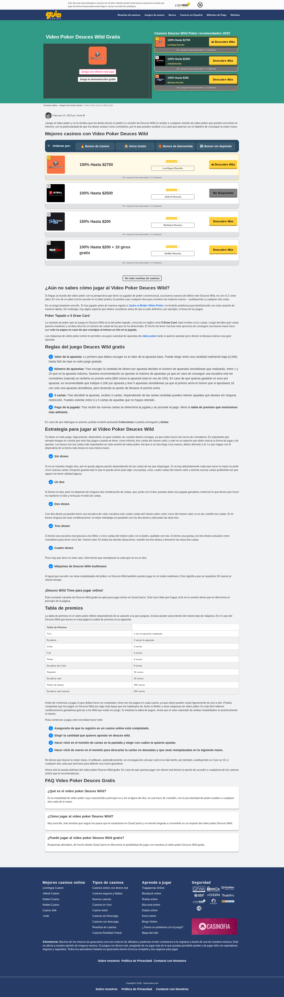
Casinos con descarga (105, 921)
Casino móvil (100, 910)
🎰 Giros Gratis (135, 146)
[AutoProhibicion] (213, 900)
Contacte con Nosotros (170, 960)
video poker (149, 336)
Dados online (150, 910)
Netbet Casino (51, 899)
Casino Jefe (50, 910)
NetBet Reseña (173, 253)
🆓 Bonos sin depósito (216, 146)
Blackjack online (151, 893)
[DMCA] (213, 887)
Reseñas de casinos (104, 927)
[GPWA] (199, 887)
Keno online (149, 916)
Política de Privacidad (136, 960)
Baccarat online (151, 904)
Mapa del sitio (150, 932)
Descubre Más (225, 41)
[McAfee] (228, 887)
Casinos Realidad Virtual (107, 932)
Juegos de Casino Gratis (70, 105)
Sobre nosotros (109, 960)
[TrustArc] (228, 895)
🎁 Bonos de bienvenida (175, 146)
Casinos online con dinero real (110, 887)
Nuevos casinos (101, 899)
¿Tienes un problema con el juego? (162, 927)
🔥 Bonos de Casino (95, 146)
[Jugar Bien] (199, 900)
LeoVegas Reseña (175, 45)
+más (46, 916)
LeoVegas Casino (53, 887)
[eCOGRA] (213, 895)
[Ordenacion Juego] (228, 900)
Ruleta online (150, 899)
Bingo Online (149, 921)
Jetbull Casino (51, 893)
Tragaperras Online (153, 887)
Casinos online (50, 105)
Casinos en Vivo (102, 904)
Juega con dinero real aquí (97, 71)
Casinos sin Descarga (105, 916)
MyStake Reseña (175, 82)
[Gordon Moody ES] (199, 895)
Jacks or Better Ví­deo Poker (146, 305)
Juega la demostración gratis (98, 79)
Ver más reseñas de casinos (142, 278)
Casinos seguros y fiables (107, 893)
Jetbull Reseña (174, 64)
